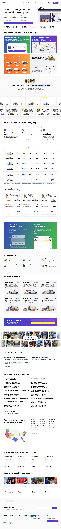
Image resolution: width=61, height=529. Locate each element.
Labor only (11, 523)
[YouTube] (35, 339)
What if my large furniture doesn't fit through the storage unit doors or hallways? (39, 402)
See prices (18, 22)
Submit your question (7, 413)
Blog (3, 520)
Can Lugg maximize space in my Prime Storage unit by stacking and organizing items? (40, 391)
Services (18, 2)
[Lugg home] (4, 2)
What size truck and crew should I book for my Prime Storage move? (16, 390)
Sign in (50, 2)
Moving (11, 516)
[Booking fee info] (45, 208)
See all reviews (30, 93)
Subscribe (54, 508)
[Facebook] (28, 339)
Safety (17, 520)
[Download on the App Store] (49, 518)
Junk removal (11, 522)
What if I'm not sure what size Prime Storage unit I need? (14, 401)
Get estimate (42, 2)
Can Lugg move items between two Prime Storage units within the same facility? (11, 395)
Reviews (24, 516)
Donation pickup (12, 521)
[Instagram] (25, 339)
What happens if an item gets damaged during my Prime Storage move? (38, 406)
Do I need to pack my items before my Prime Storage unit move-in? (16, 398)
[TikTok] (30, 339)
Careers (24, 517)
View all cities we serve (35, 433)
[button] (13, 101)
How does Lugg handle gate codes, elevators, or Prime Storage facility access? (39, 387)
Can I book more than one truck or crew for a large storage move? (43, 398)
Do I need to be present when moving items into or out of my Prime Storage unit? (39, 383)
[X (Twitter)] (33, 339)
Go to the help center (15, 413)
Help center (18, 516)
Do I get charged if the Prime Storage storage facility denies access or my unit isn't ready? (12, 406)
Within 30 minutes (17, 50)
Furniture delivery (12, 517)
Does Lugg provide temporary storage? (38, 378)
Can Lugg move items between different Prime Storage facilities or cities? (38, 395)
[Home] (4, 501)
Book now (55, 2)
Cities (24, 2)
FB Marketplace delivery (13, 520)
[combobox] (11, 20)
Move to (22, 19)
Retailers (28, 2)
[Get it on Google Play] (54, 518)
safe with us (37, 61)
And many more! (7, 269)
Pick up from (7, 19)
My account (18, 517)
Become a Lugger (5, 522)
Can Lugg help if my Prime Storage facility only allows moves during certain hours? (11, 387)
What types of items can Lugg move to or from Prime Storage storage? (10, 379)
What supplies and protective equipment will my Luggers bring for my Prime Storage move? (12, 383)
